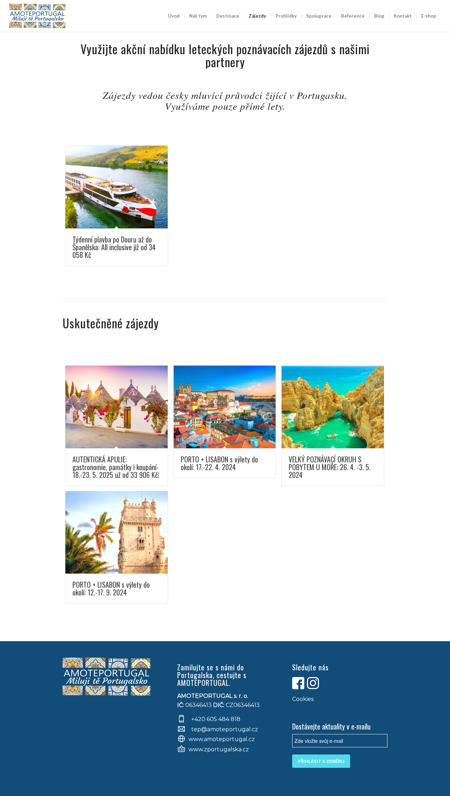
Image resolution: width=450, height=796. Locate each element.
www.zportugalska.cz (218, 749)
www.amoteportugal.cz (221, 739)
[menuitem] (173, 16)
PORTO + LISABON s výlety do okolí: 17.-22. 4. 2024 (219, 463)
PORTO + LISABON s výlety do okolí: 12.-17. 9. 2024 (111, 588)
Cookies (303, 699)
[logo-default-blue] (37, 16)
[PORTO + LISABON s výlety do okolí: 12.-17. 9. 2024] (116, 532)
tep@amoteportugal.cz (224, 729)
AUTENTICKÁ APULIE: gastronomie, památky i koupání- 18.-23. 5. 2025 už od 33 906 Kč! (115, 467)
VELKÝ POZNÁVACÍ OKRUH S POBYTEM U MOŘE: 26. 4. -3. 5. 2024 (330, 467)
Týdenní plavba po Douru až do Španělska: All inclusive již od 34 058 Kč (114, 247)
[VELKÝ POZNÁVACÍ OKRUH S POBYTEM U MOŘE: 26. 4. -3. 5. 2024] (333, 407)
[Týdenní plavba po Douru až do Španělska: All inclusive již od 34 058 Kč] (116, 187)
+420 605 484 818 (215, 719)
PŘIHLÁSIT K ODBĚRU (321, 761)
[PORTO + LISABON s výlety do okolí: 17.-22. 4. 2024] (225, 407)
